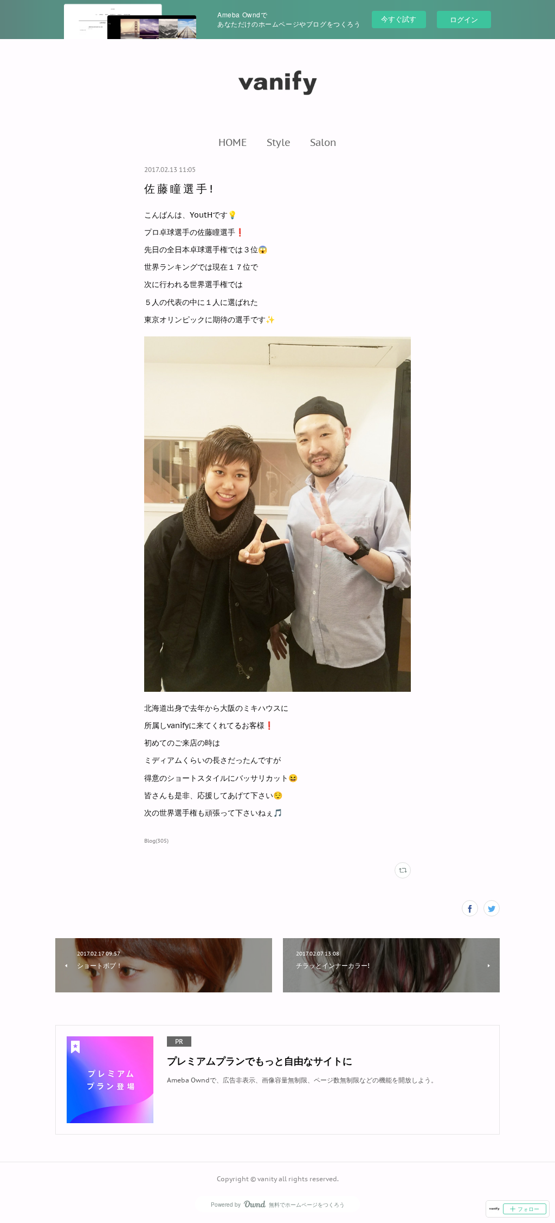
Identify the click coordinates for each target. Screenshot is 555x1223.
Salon (323, 142)
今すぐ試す (398, 19)
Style (279, 142)
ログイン (464, 19)
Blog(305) (156, 840)
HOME (232, 142)
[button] (232, 142)
